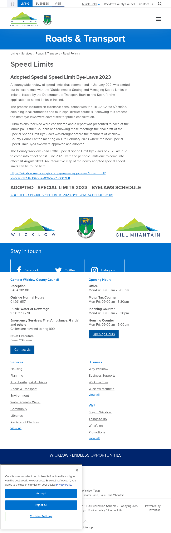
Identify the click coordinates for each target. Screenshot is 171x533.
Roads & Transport (23, 389)
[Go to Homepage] (33, 228)
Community (18, 409)
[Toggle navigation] (159, 19)
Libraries (16, 416)
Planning (16, 375)
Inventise (155, 510)
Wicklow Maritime (101, 389)
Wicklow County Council (119, 4)
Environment (19, 396)
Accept (41, 493)
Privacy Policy (64, 484)
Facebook (31, 270)
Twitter (70, 270)
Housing (16, 369)
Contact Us (146, 4)
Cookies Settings (41, 516)
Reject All (41, 505)
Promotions (97, 432)
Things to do (98, 419)
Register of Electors (24, 422)
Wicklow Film (98, 382)
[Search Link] (159, 4)
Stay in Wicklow (100, 412)
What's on (96, 426)
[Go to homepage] (138, 228)
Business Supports (102, 375)
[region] (41, 496)
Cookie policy (96, 510)
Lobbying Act (128, 506)
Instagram (108, 270)
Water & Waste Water (25, 402)
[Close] (77, 470)
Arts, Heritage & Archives (28, 382)
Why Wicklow (98, 369)
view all (15, 428)
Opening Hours (104, 334)
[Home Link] (12, 4)
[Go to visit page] (85, 228)
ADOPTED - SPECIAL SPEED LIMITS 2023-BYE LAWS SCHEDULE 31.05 (61, 195)
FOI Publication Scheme (101, 506)
